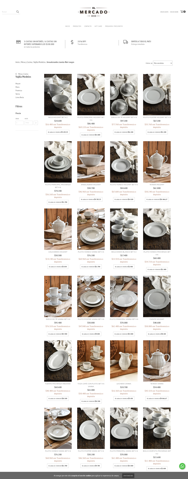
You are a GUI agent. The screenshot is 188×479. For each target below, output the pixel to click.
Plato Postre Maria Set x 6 (91, 451)
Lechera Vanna (124, 384)
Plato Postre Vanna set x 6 (91, 319)
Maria (17, 87)
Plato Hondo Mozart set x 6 (124, 185)
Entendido (128, 476)
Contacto (88, 26)
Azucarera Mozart (57, 252)
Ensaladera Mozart (91, 185)
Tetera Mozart (157, 185)
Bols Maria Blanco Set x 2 (123, 252)
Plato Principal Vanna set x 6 (124, 319)
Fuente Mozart (157, 319)
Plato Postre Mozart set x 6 (157, 117)
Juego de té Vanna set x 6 (58, 319)
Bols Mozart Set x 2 (57, 117)
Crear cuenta (164, 12)
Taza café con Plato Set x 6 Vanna (91, 385)
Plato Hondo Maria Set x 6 (58, 451)
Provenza (19, 90)
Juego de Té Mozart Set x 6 (124, 117)
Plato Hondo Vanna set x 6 (91, 252)
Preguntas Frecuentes (114, 26)
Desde (17, 119)
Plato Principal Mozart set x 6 (90, 118)
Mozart (18, 83)
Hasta (26, 119)
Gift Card (98, 26)
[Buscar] (17, 11)
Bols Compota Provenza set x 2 (157, 452)
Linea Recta (20, 97)
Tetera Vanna (157, 384)
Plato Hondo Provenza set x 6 (157, 253)
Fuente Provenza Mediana (58, 384)
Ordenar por (149, 63)
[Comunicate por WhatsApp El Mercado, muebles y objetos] (182, 466)
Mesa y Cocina (23, 74)
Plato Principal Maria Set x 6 (124, 451)
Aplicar (36, 123)
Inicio (67, 26)
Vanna (18, 94)
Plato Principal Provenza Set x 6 (58, 186)
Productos (77, 26)
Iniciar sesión (174, 12)
